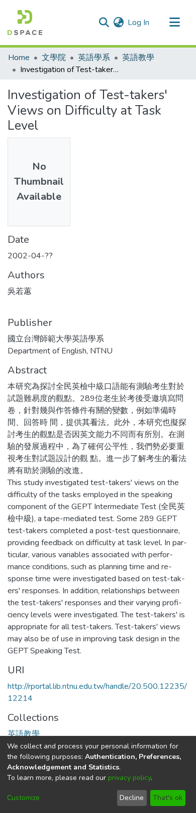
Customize (23, 797)
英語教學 (138, 57)
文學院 (54, 57)
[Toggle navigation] (174, 22)
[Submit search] (103, 23)
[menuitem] (118, 23)
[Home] (25, 22)
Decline (132, 797)
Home (19, 57)
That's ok (167, 797)
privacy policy (129, 777)
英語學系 (94, 57)
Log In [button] (139, 22)
